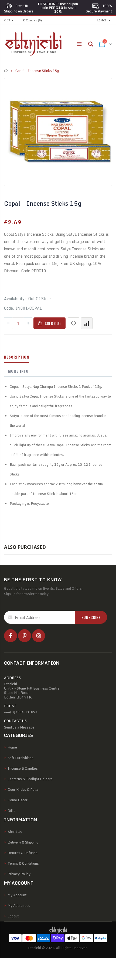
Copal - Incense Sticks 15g (42, 203)
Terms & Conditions (23, 863)
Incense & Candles (23, 768)
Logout (13, 916)
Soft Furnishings (20, 758)
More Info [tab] (18, 371)
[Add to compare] (87, 323)
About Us (15, 832)
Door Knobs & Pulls (23, 789)
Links (102, 20)
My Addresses (19, 905)
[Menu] (79, 44)
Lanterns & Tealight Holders (30, 779)
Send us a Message (19, 727)
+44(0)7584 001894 (20, 712)
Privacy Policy (19, 874)
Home (6, 70)
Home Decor (18, 800)
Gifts (11, 810)
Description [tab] (16, 357)
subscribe (91, 617)
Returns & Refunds (22, 853)
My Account (17, 895)
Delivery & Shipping (23, 842)
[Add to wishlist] (73, 323)
